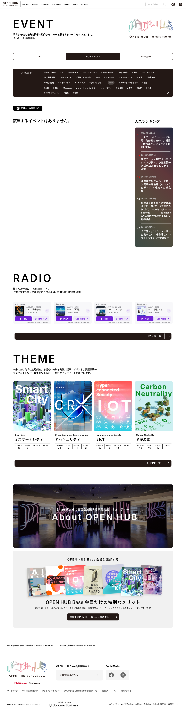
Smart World (50, 72)
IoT (98, 77)
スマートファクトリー (128, 83)
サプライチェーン (51, 93)
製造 (139, 77)
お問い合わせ (126, 691)
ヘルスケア (80, 83)
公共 (148, 88)
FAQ (114, 691)
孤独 (66, 93)
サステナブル (148, 72)
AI (61, 72)
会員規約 (104, 691)
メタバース (109, 77)
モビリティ (106, 88)
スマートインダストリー (86, 88)
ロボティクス (64, 83)
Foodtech (67, 88)
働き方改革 (123, 72)
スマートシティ (126, 77)
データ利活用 (107, 72)
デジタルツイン (96, 83)
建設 (144, 83)
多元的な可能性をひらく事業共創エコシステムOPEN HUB (30, 645)
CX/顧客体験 (49, 77)
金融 (55, 88)
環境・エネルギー (83, 77)
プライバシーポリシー (51, 691)
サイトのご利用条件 (30, 691)
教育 (139, 88)
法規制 (119, 88)
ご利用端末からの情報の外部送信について (80, 691)
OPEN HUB (73, 72)
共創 (46, 88)
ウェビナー (146, 56)
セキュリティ (65, 77)
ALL (40, 56)
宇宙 (75, 93)
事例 (134, 72)
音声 (129, 88)
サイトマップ (12, 691)
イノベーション (90, 72)
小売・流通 (49, 83)
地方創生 (151, 77)
